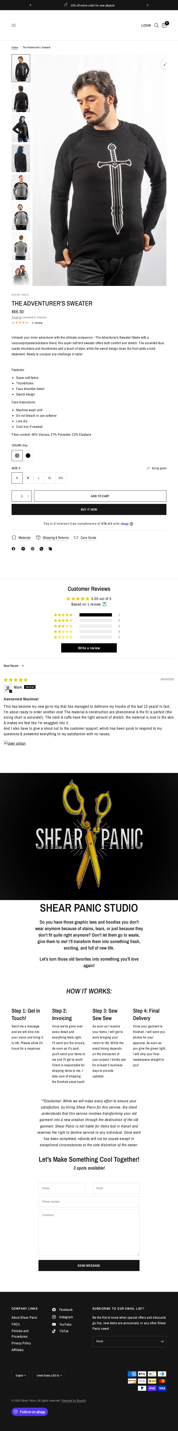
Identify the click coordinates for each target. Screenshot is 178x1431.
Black (28, 455)
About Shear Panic (24, 1317)
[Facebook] (14, 549)
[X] (24, 549)
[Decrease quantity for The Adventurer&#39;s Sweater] (15, 496)
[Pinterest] (33, 549)
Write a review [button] (89, 647)
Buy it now (89, 509)
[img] (16, 679)
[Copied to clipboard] (51, 549)
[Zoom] (165, 64)
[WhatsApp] (42, 549)
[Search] (156, 25)
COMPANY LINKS (25, 1308)
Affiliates (17, 1349)
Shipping (16, 317)
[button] (24, 331)
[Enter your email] (161, 1341)
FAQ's (16, 1324)
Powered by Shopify (73, 1401)
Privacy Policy (21, 1343)
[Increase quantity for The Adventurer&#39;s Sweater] (28, 496)
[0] (163, 25)
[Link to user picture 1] (15, 751)
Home (15, 47)
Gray (17, 455)
